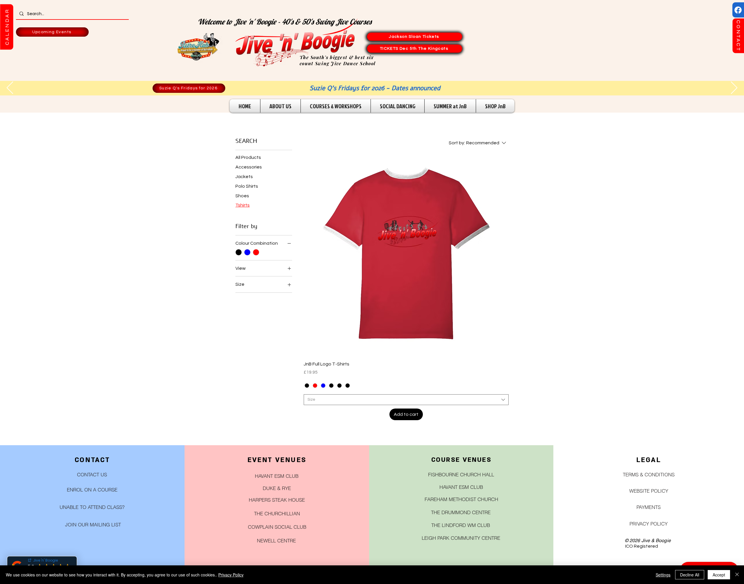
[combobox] (406, 399)
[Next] (734, 88)
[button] (6, 26)
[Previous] (10, 88)
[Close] (737, 574)
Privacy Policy (231, 575)
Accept (719, 575)
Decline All (689, 575)
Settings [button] (663, 575)
